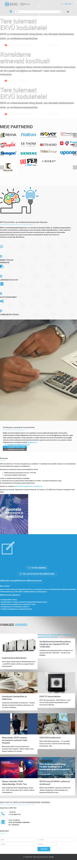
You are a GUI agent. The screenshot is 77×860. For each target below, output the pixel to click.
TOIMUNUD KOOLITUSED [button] (16, 449)
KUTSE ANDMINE (21, 45)
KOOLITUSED (18, 81)
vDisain (51, 857)
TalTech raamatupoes (34, 486)
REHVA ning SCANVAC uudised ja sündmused (54, 782)
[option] (8, 134)
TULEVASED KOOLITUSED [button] (16, 447)
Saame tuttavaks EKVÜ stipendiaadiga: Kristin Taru (14, 782)
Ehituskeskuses (19, 486)
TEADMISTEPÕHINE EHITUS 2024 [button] (18, 445)
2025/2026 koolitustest (50, 737)
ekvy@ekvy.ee (32, 442)
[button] (65, 4)
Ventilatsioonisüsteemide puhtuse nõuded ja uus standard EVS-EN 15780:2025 (55, 644)
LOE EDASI (52, 45)
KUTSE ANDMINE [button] (38, 568)
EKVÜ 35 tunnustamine (49, 696)
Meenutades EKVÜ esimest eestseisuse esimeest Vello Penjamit (14, 740)
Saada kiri (43, 849)
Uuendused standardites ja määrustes (14, 697)
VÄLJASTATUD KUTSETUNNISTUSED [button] (38, 574)
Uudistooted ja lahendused (14, 658)
